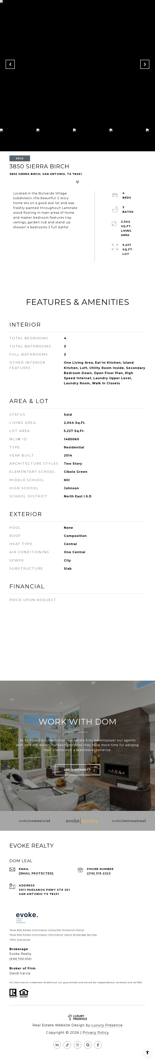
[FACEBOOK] (98, 1045)
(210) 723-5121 (20, 959)
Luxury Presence (107, 1025)
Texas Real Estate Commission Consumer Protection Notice (46, 930)
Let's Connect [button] (77, 769)
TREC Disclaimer (20, 939)
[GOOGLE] (87, 1045)
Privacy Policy (96, 1032)
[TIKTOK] (67, 1045)
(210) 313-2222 (99, 873)
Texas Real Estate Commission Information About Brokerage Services (53, 934)
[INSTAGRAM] (77, 1045)
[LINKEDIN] (57, 1045)
